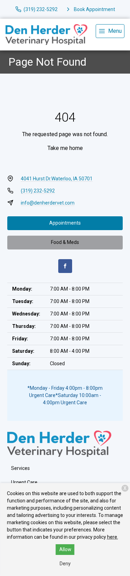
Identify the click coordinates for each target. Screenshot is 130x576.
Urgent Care (24, 482)
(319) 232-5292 (38, 190)
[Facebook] (65, 266)
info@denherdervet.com (48, 203)
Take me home (65, 148)
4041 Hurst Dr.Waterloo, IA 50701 (57, 178)
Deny (65, 563)
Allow (65, 549)
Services (20, 468)
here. (112, 537)
